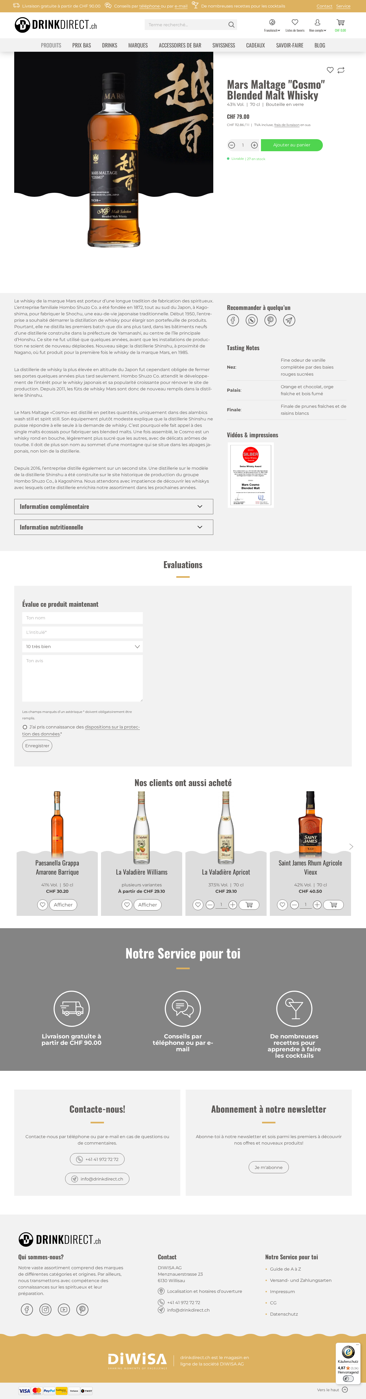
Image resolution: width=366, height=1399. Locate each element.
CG (273, 1302)
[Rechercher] (231, 24)
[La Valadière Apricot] (226, 828)
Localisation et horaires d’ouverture (204, 1291)
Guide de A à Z (285, 1269)
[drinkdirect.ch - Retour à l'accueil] (48, 23)
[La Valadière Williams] (141, 828)
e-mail (181, 6)
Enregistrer (37, 745)
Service (343, 6)
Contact (325, 6)
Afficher (63, 905)
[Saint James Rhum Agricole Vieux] (310, 827)
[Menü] (357, 1346)
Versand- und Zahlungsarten (301, 1280)
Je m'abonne (269, 1167)
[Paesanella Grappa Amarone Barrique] (57, 827)
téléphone (150, 6)
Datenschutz (284, 1314)
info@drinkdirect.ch (102, 1179)
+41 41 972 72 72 (101, 1159)
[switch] (348, 1378)
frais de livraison (287, 125)
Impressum (282, 1291)
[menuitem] (191, 25)
